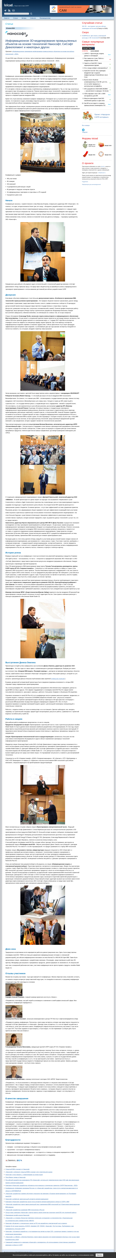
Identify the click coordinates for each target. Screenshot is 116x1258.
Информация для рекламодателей (91, 184)
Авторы (24, 18)
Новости (6, 18)
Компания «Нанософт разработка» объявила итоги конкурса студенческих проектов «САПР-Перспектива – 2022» (41, 1185)
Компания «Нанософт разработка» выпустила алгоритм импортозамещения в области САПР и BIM (37, 1202)
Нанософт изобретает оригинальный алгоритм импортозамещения (26, 1199)
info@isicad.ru (102, 172)
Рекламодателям (45, 18)
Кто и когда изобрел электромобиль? (96, 68)
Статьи (15, 18)
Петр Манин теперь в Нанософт (15, 1177)
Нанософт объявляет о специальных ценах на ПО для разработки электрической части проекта (36, 1223)
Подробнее (85, 181)
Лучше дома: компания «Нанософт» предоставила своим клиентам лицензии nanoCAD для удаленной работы (40, 1212)
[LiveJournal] (21, 1160)
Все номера (85, 125)
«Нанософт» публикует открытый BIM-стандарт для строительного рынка (28, 1172)
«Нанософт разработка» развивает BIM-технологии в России (24, 1210)
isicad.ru (103, 166)
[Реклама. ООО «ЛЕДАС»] (81, 9)
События (33, 18)
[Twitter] (19, 1160)
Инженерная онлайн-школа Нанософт (17, 1215)
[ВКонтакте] (18, 1160)
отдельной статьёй (58, 679)
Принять (99, 1255)
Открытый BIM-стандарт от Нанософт (17, 1169)
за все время (95, 51)
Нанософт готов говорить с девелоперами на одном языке (24, 1174)
